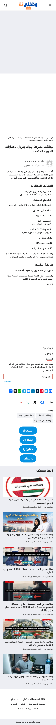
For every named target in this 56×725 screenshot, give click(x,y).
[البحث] (5, 5)
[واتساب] (27, 402)
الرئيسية (49, 138)
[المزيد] (20, 402)
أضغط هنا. (19, 270)
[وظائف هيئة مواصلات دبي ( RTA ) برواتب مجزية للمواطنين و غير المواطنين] (28, 528)
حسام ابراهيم (30, 161)
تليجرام (48, 353)
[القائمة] (50, 5)
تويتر (49, 284)
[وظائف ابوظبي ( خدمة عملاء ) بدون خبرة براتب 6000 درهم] (28, 670)
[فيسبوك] (42, 402)
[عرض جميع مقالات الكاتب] (49, 163)
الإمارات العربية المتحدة (34, 138)
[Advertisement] (28, 42)
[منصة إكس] (34, 402)
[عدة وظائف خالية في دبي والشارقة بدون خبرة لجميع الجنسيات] (28, 493)
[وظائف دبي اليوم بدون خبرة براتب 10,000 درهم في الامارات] (28, 562)
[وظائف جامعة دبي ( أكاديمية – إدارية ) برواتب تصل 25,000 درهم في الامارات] (28, 635)
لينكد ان (47, 348)
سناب (49, 358)
